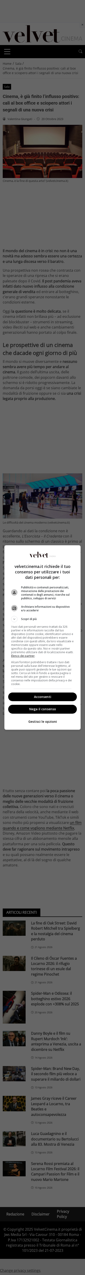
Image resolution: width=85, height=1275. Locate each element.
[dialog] (42, 637)
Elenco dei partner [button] (23, 656)
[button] (42, 619)
